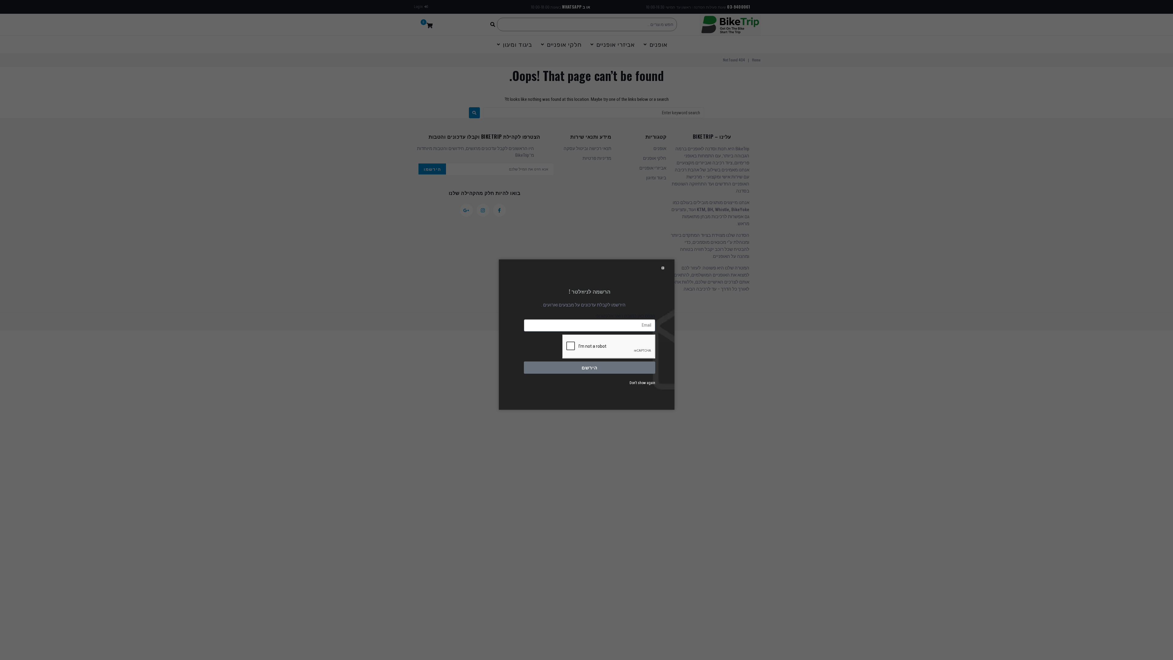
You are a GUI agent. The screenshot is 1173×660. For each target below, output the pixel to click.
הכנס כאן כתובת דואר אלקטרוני (625, 316)
